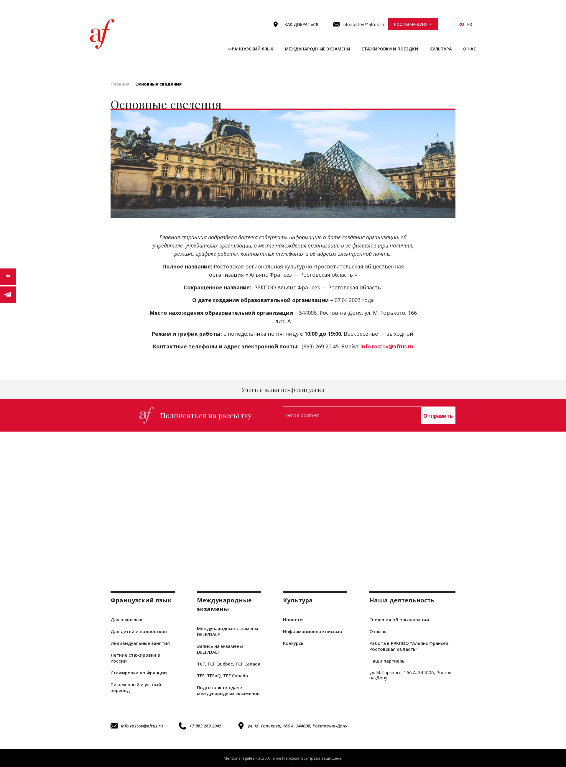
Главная (120, 84)
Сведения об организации (399, 619)
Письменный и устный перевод (136, 687)
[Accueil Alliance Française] (102, 34)
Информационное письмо (312, 631)
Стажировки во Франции (139, 673)
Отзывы (378, 631)
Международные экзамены (317, 49)
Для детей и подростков (139, 631)
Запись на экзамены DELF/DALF (220, 649)
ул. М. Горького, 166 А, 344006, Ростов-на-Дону (297, 726)
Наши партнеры (387, 661)
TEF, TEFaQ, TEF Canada (222, 675)
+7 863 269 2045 (205, 726)
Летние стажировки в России (135, 658)
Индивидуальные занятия (140, 643)
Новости (293, 619)
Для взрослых (126, 619)
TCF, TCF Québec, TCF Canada (228, 664)
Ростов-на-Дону (410, 24)
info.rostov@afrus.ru (387, 346)
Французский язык (250, 49)
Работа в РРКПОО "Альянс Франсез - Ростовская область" (410, 646)
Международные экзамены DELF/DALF (227, 631)
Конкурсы (294, 643)
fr (469, 24)
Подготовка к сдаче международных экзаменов (228, 690)
